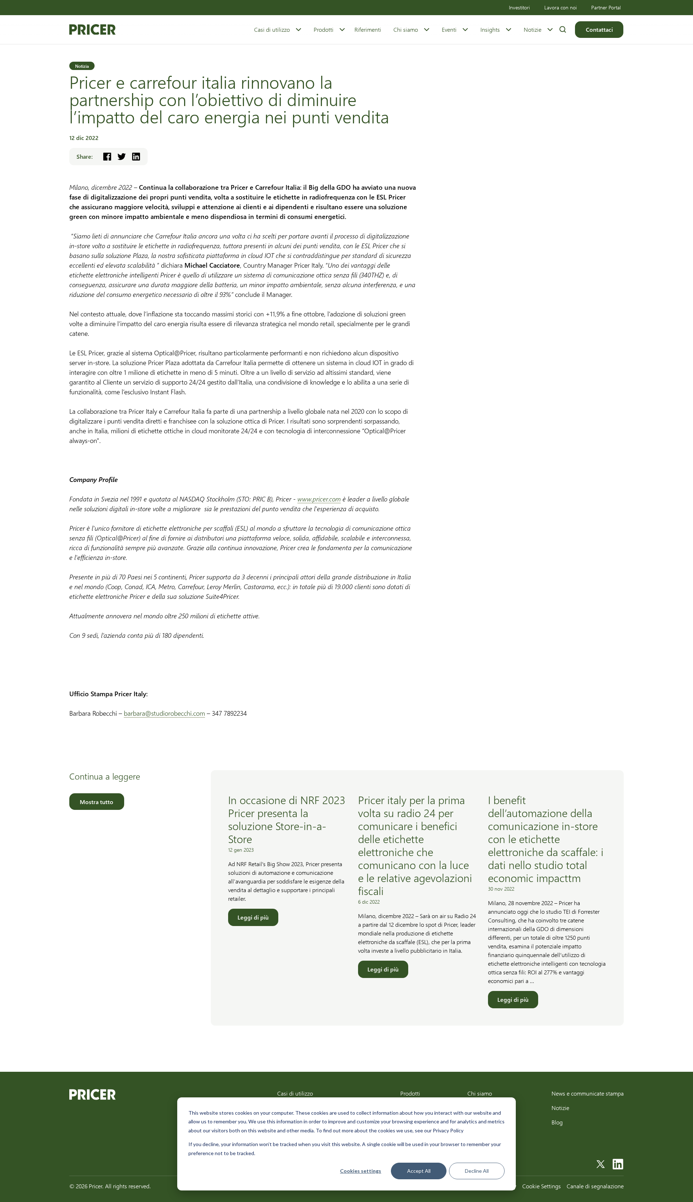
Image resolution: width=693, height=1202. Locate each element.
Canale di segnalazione (595, 1186)
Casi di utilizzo (272, 29)
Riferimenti (367, 29)
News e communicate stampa (588, 1093)
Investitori (519, 7)
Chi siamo (405, 29)
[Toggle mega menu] (298, 29)
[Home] (92, 29)
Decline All (477, 1171)
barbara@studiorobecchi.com (164, 713)
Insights (490, 29)
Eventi (449, 29)
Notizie (532, 29)
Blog (557, 1122)
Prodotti (324, 29)
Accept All (419, 1171)
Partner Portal (606, 7)
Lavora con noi (560, 7)
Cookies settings (360, 1171)
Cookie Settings (541, 1186)
